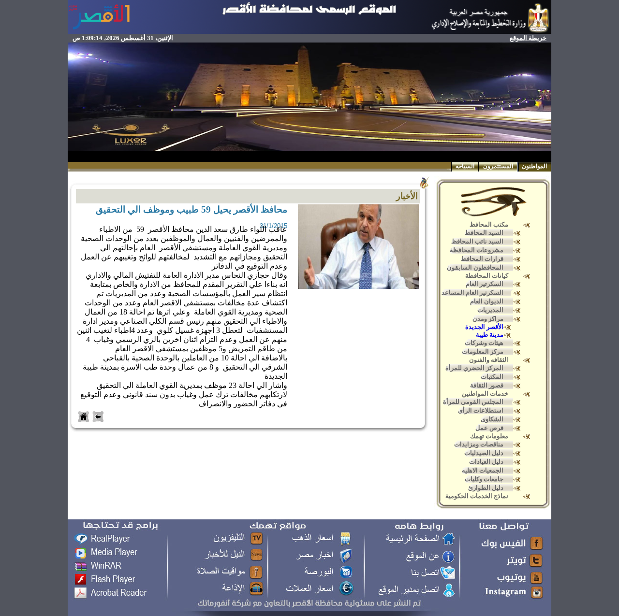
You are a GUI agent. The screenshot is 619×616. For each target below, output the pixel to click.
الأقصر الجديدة (484, 326)
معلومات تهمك (489, 436)
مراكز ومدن (487, 318)
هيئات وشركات (484, 342)
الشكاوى (492, 419)
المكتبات (492, 376)
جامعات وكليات (484, 479)
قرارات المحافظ (482, 258)
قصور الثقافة (486, 385)
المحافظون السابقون (475, 267)
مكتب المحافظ (489, 224)
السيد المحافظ (484, 232)
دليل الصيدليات (483, 453)
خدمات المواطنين (485, 393)
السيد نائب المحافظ (477, 241)
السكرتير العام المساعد (472, 292)
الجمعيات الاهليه (482, 470)
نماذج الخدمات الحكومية (476, 496)
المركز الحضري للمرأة (474, 368)
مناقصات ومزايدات (478, 444)
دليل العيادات (486, 461)
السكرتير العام (484, 283)
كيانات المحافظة (486, 275)
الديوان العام (486, 301)
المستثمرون (498, 166)
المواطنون (534, 166)
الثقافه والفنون (488, 359)
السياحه (465, 166)
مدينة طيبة (489, 334)
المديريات (490, 310)
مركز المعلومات (482, 351)
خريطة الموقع (528, 38)
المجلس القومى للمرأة (473, 401)
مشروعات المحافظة (476, 250)
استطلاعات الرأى (480, 410)
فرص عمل (489, 427)
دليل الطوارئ (485, 487)
